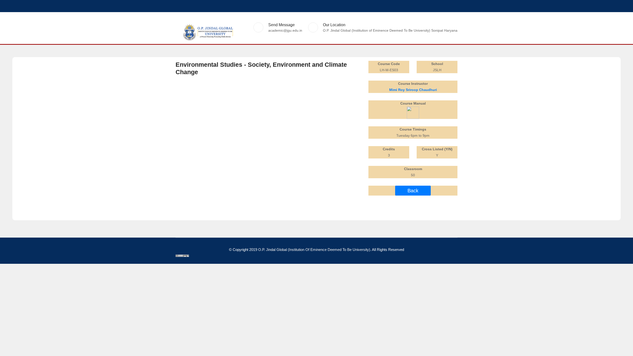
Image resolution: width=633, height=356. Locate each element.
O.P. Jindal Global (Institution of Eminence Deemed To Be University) (314, 249)
